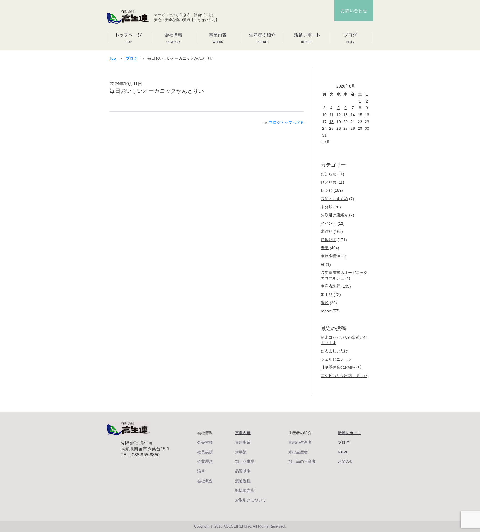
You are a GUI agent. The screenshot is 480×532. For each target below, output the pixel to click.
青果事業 (243, 442)
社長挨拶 (205, 452)
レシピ (326, 190)
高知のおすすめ (334, 198)
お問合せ (345, 461)
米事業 (241, 452)
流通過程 (243, 481)
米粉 (325, 303)
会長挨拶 (205, 442)
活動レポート (349, 433)
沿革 (201, 471)
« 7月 (325, 142)
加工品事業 (244, 461)
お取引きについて (250, 500)
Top (112, 58)
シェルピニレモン (336, 359)
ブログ (132, 58)
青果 (325, 248)
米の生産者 (298, 452)
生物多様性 (330, 256)
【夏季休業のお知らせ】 (342, 367)
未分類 (326, 207)
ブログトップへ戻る (286, 122)
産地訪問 (328, 240)
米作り (326, 231)
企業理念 (205, 461)
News (343, 452)
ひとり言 (328, 182)
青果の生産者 (300, 442)
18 (331, 121)
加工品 (326, 294)
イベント (328, 223)
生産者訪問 (330, 286)
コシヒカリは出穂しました (344, 375)
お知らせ (328, 174)
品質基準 (243, 471)
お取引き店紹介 (334, 215)
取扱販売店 (244, 490)
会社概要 (205, 481)
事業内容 (243, 433)
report (326, 311)
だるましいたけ (334, 351)
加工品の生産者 (302, 461)
